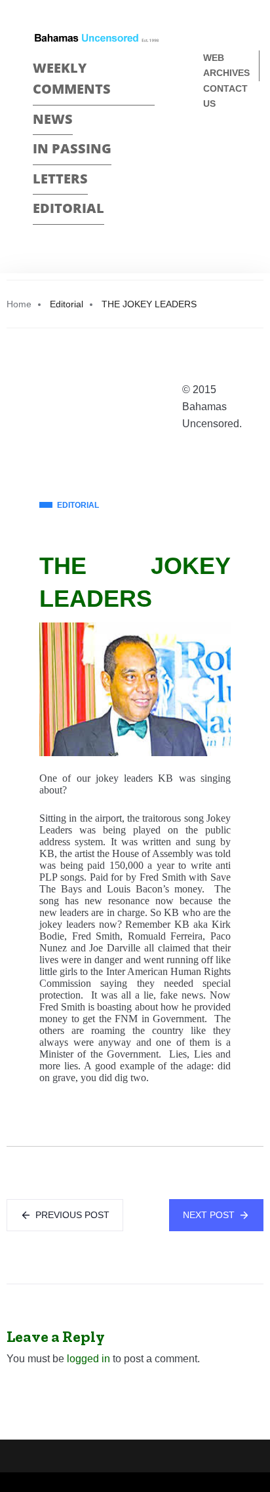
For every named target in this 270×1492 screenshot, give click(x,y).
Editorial (68, 208)
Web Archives (226, 65)
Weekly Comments (72, 78)
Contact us (225, 96)
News (53, 119)
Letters (60, 178)
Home (19, 304)
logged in (88, 1358)
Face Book (208, 147)
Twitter (208, 170)
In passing (72, 148)
